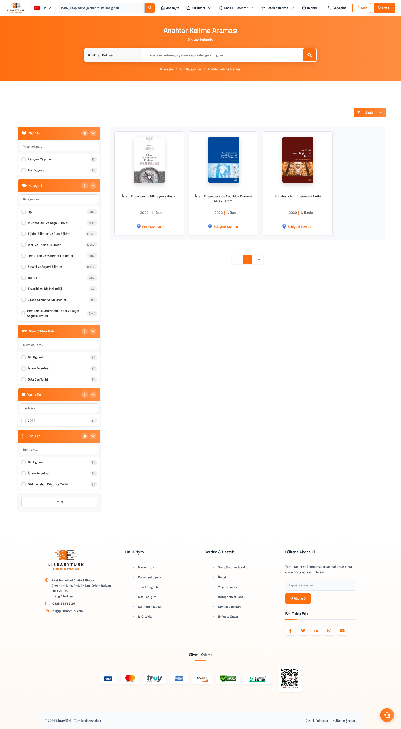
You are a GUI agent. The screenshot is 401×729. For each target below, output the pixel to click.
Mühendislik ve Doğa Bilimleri (48, 222)
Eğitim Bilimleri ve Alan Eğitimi (49, 233)
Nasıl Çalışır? (147, 596)
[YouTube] (342, 631)
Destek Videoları (229, 606)
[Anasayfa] (16, 8)
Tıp (30, 211)
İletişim (223, 577)
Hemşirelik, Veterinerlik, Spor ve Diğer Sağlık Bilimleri (53, 313)
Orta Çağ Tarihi (38, 379)
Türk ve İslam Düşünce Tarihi (48, 484)
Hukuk (32, 277)
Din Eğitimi (35, 357)
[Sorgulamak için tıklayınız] (290, 679)
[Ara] (150, 8)
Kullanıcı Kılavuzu (150, 606)
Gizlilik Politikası (317, 720)
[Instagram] (329, 631)
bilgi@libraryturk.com (67, 610)
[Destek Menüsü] (387, 715)
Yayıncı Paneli (227, 586)
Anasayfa (166, 69)
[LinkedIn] (316, 631)
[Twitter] (303, 631)
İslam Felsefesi (38, 368)
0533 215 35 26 (63, 603)
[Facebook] (290, 631)
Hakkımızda (146, 567)
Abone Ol (300, 598)
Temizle (59, 501)
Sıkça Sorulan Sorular (233, 567)
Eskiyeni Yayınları (40, 159)
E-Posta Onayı (228, 616)
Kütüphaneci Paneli (231, 596)
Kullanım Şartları (344, 720)
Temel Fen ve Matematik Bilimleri (51, 255)
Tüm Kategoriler (190, 69)
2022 (31, 420)
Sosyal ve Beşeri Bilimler (45, 266)
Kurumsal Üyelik (149, 577)
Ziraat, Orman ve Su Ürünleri (47, 299)
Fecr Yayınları (37, 170)
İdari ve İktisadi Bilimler (44, 244)
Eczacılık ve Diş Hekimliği (45, 288)
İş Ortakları (145, 616)
